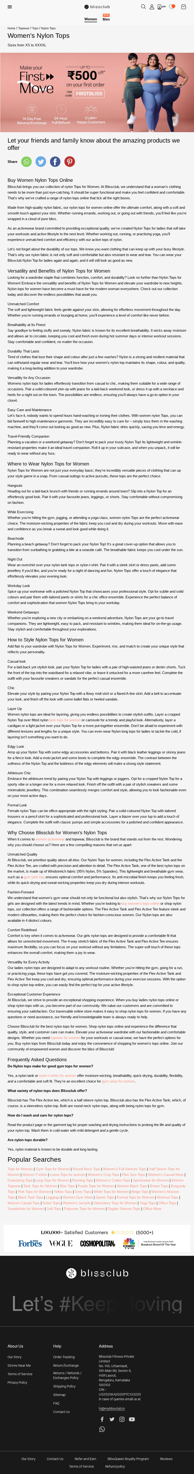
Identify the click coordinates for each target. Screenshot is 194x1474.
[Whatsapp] (26, 162)
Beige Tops (140, 1192)
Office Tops (167, 1203)
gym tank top (34, 877)
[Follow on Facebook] (102, 1419)
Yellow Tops (63, 1192)
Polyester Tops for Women (84, 1209)
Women (90, 19)
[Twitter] (40, 161)
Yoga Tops (148, 1203)
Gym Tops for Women (53, 1169)
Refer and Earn (85, 1459)
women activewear (50, 839)
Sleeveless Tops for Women (115, 1203)
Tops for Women (20, 1169)
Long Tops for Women (52, 1180)
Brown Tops (159, 1186)
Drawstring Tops (20, 1180)
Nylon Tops (51, 1203)
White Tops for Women (111, 1192)
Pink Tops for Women (34, 1192)
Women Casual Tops (24, 1203)
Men (106, 19)
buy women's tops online (140, 903)
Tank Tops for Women (40, 1186)
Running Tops (82, 1180)
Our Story (15, 1357)
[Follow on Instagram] (122, 1419)
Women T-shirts (34, 1175)
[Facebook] (55, 162)
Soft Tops (54, 1209)
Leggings (53, 1197)
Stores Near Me (19, 1366)
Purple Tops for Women (96, 1186)
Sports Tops (105, 1197)
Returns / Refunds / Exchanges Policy (67, 1376)
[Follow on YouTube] (132, 1419)
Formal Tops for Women (135, 1197)
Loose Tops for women (67, 1175)
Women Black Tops (132, 1186)
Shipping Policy (64, 1386)
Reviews (166, 1459)
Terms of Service (20, 1374)
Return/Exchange (66, 1366)
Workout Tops (167, 1197)
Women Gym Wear (78, 1197)
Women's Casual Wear (166, 1175)
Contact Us (61, 1412)
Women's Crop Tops (103, 1175)
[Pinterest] (69, 161)
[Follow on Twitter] (112, 1419)
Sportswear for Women (151, 1180)
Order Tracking (64, 1357)
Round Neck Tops (86, 1169)
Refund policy (115, 1467)
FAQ (56, 1403)
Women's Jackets (77, 1203)
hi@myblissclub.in (112, 1409)
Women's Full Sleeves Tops (124, 1169)
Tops (35, 28)
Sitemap (59, 1395)
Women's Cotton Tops (113, 1180)
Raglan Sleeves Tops (124, 1209)
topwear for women (65, 1038)
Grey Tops (83, 1192)
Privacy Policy (17, 1383)
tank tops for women (65, 720)
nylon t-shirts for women (57, 1076)
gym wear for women (118, 1081)
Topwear (23, 28)
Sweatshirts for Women (26, 1209)
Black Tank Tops (30, 1197)
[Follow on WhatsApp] (102, 1429)
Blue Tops (67, 1186)
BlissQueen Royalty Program (128, 1459)
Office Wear (152, 1209)
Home (11, 28)
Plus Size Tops (133, 1175)
